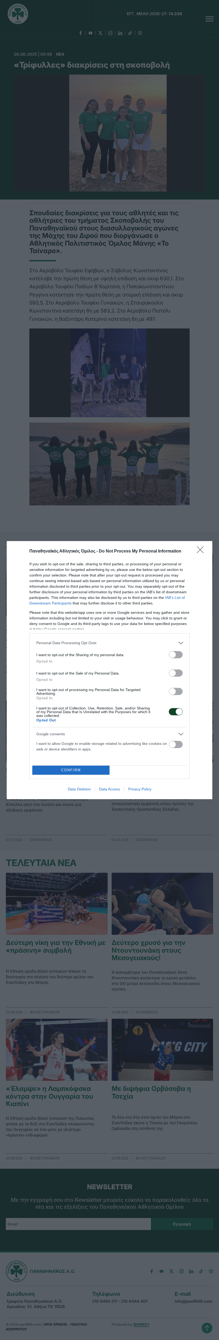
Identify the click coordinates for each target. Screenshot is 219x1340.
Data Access (109, 789)
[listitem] (109, 643)
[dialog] (109, 670)
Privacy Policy (139, 789)
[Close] (202, 551)
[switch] (176, 654)
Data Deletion (79, 789)
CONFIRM (71, 770)
